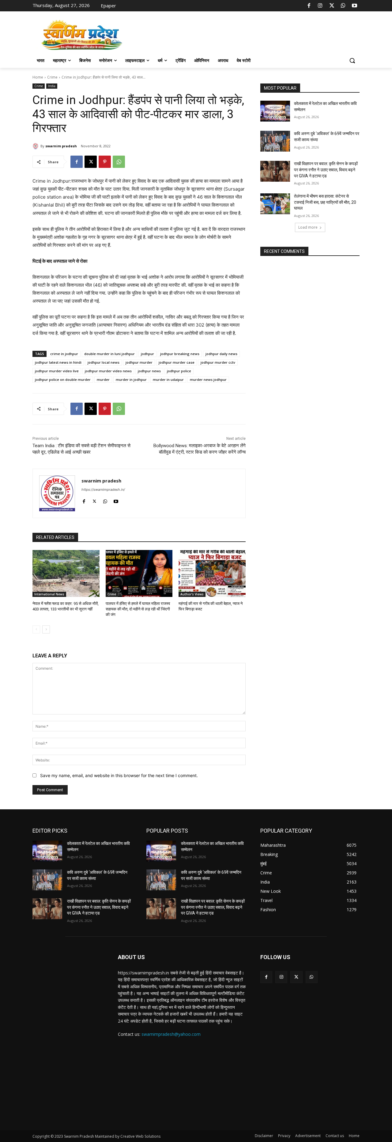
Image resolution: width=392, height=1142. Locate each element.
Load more (308, 227)
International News (49, 594)
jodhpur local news (103, 362)
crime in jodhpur (64, 353)
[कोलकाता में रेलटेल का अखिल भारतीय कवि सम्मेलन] (275, 111)
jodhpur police (179, 371)
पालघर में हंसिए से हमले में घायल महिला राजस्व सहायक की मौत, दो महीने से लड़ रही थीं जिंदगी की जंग (138, 609)
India (51, 86)
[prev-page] (36, 629)
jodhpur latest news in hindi (58, 362)
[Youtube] (355, 6)
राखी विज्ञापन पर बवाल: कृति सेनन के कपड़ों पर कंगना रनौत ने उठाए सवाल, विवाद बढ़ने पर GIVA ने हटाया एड (326, 169)
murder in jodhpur (131, 379)
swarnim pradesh (61, 146)
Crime (52, 77)
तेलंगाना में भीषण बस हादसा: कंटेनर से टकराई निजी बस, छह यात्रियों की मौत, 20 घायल (325, 202)
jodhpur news (149, 371)
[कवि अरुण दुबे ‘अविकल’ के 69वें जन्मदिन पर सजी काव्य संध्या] (275, 141)
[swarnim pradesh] (36, 146)
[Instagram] (320, 6)
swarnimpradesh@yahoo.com (171, 1034)
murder (103, 379)
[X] (332, 6)
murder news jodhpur (208, 379)
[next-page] (46, 629)
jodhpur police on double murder (63, 379)
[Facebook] (309, 6)
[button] (352, 60)
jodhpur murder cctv (218, 362)
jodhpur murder (139, 362)
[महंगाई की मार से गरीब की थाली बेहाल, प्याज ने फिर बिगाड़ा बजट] (212, 573)
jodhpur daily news (221, 353)
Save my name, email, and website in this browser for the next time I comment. (119, 775)
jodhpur (147, 353)
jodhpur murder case (176, 362)
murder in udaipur (168, 379)
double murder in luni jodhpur (109, 353)
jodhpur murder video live (57, 371)
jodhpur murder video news (108, 371)
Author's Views (192, 594)
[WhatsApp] (343, 6)
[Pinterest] (105, 162)
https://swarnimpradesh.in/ (103, 489)
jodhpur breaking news (179, 353)
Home (37, 77)
